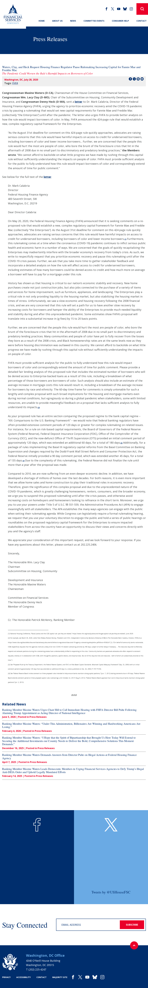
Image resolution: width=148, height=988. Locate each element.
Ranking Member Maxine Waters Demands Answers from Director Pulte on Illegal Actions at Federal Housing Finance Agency (69, 756)
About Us (57, 20)
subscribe (132, 924)
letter (78, 101)
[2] (39, 408)
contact (41, 977)
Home (42, 20)
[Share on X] (134, 79)
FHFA (15, 83)
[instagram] (131, 9)
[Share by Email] (142, 79)
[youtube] (118, 9)
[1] (125, 239)
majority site (59, 977)
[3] (121, 443)
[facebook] (106, 9)
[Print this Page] (138, 79)
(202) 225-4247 (37, 969)
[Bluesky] (125, 9)
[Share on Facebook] (130, 79)
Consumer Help (120, 20)
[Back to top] (134, 945)
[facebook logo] (37, 824)
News (73, 20)
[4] (23, 461)
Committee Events (94, 20)
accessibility (23, 977)
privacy (6, 977)
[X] (112, 9)
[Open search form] (142, 9)
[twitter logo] (111, 824)
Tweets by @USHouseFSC (111, 892)
